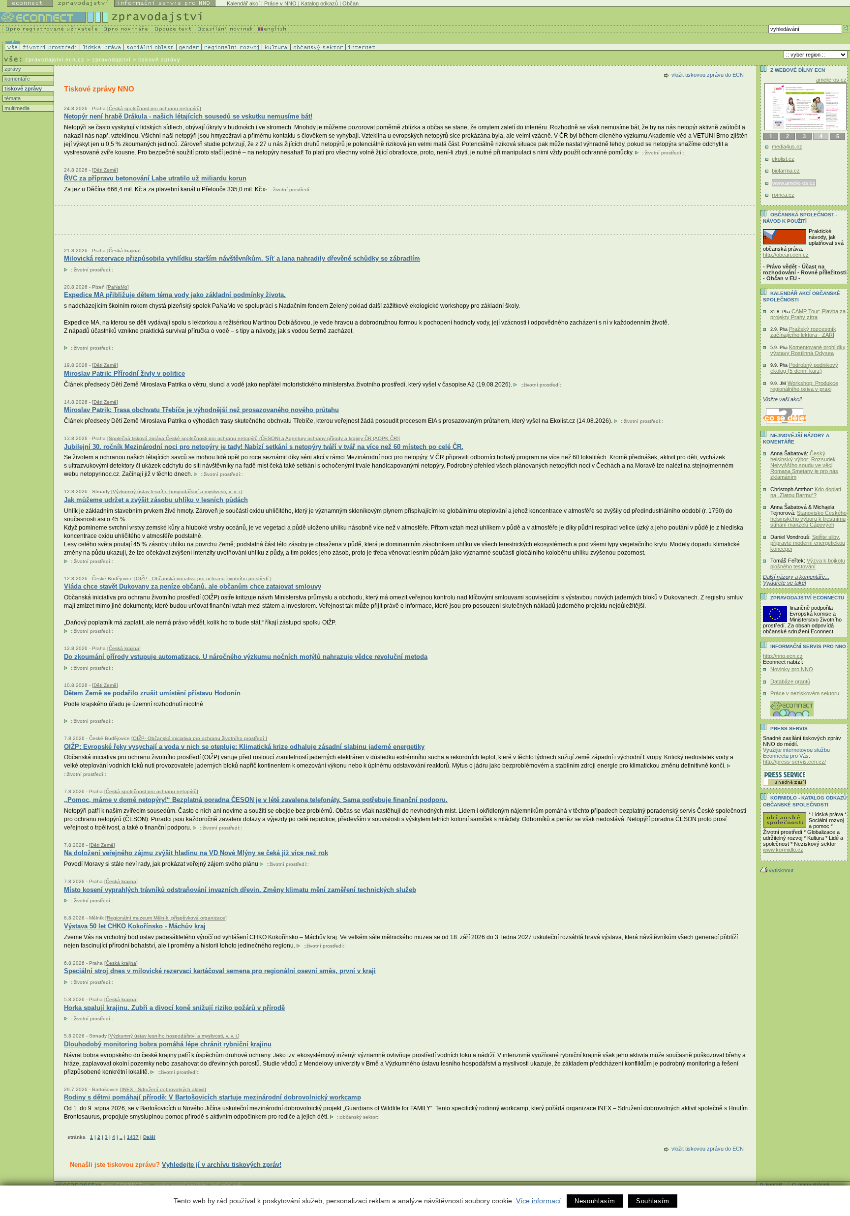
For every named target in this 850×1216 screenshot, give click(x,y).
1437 (133, 1137)
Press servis (789, 728)
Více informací (538, 1201)
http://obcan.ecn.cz (786, 255)
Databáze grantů (790, 681)
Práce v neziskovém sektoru (804, 693)
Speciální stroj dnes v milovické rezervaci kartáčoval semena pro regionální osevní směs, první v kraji (220, 971)
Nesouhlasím (595, 1201)
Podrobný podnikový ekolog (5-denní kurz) (804, 368)
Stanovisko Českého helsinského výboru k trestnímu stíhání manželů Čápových (808, 519)
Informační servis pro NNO (808, 646)
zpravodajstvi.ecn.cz (55, 59)
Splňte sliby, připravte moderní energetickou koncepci (807, 543)
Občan (350, 3)
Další (149, 1137)
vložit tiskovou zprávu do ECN (707, 75)
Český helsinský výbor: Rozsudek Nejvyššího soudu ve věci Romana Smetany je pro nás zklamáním (804, 465)
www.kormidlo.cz (783, 850)
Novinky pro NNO (791, 669)
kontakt (774, 1184)
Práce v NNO (280, 3)
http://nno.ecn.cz (783, 656)
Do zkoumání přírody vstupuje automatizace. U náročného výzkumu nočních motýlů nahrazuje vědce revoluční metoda (245, 656)
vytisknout (781, 870)
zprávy (12, 69)
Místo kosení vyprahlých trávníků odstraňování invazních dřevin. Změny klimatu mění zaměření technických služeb (240, 889)
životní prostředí (663, 152)
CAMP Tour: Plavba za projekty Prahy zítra (808, 314)
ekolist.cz (783, 159)
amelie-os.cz (831, 80)
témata (12, 98)
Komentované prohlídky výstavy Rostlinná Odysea (808, 350)
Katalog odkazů (319, 3)
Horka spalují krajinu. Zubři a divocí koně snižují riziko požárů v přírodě (174, 1007)
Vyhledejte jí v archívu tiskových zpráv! (221, 1164)
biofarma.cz (786, 171)
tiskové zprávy (22, 88)
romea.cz (783, 195)
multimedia (16, 108)
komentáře (16, 79)
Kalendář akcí (243, 3)
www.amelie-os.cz (794, 183)
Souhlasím (652, 1201)
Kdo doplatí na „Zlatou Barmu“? (805, 492)
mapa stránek (813, 1184)
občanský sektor (358, 1117)
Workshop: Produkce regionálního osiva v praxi (804, 386)
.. (121, 1137)
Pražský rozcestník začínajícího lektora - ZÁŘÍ (803, 332)
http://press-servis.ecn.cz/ (794, 762)
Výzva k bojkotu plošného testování (807, 563)
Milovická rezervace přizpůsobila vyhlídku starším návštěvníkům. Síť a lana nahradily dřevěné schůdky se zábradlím (242, 258)
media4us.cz (787, 146)
